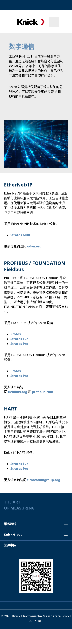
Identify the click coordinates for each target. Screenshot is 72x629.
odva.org (34, 246)
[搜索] (54, 22)
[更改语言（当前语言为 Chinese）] (64, 4)
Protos (15, 334)
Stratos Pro (19, 343)
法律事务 (10, 545)
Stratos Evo (19, 339)
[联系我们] (54, 4)
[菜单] (8, 22)
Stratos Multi (20, 235)
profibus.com (42, 392)
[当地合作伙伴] (45, 4)
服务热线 (10, 524)
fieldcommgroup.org (43, 480)
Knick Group (13, 534)
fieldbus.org (17, 392)
